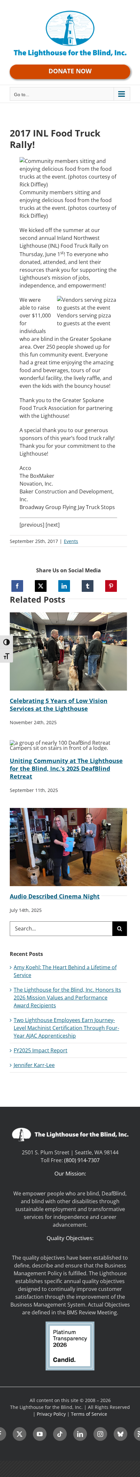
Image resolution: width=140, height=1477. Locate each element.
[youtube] (40, 1434)
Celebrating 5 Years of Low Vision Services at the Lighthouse (58, 704)
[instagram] (100, 1434)
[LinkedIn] (64, 585)
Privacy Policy (51, 1414)
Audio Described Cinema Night (55, 896)
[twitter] (19, 1434)
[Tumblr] (87, 585)
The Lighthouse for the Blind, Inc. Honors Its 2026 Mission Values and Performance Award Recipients (67, 997)
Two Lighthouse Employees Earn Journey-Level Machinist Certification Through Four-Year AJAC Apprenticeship (66, 1027)
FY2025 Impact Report (40, 1050)
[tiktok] (60, 1434)
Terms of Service (89, 1414)
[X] (40, 585)
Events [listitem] (71, 541)
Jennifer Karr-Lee (34, 1065)
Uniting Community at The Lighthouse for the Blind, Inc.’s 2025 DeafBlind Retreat (66, 768)
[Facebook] (17, 585)
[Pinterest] (111, 585)
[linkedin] (80, 1434)
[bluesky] (120, 1434)
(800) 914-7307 (82, 1160)
